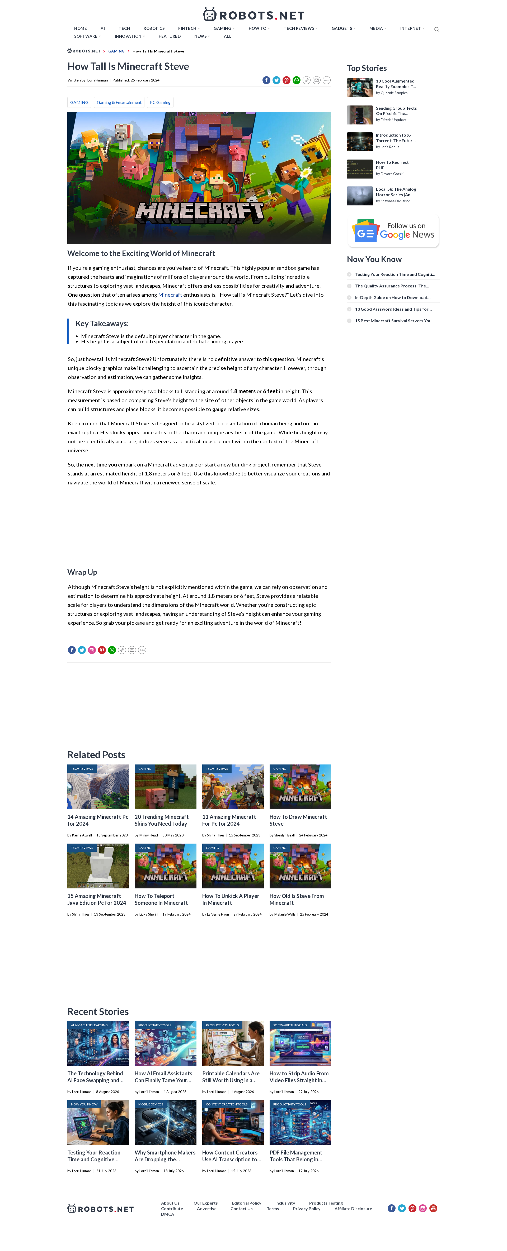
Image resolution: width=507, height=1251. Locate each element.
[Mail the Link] (317, 80)
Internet (410, 28)
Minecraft (170, 294)
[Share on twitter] (276, 80)
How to (257, 28)
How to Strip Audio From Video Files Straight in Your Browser (299, 1080)
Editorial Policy (246, 1202)
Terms (273, 1208)
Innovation (128, 36)
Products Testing (326, 1202)
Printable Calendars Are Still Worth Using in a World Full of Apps (231, 1080)
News (200, 36)
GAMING (79, 102)
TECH (124, 28)
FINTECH (187, 28)
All (228, 36)
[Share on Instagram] (92, 650)
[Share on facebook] (266, 80)
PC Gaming (160, 102)
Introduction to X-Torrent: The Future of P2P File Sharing (395, 137)
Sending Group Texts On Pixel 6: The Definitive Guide (396, 111)
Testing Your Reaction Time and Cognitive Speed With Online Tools (96, 1159)
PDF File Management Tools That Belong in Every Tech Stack (296, 1159)
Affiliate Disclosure (353, 1208)
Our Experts (206, 1202)
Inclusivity (285, 1202)
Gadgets (342, 28)
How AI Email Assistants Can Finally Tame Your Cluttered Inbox (163, 1080)
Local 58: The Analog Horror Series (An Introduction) (396, 192)
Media (376, 28)
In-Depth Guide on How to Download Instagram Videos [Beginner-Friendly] (392, 297)
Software (85, 36)
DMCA (167, 1213)
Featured (170, 36)
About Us (170, 1202)
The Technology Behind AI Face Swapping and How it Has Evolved (95, 1080)
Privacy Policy (307, 1208)
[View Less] (327, 80)
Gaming (222, 28)
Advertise (207, 1208)
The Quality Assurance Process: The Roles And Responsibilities (390, 285)
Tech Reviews (299, 28)
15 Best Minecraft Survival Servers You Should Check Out (393, 320)
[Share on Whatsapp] (297, 80)
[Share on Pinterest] (286, 80)
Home (80, 28)
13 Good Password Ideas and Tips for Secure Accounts (392, 308)
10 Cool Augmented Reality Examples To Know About (395, 83)
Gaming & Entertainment (119, 102)
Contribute (172, 1208)
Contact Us (242, 1208)
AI (103, 28)
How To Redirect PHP (392, 165)
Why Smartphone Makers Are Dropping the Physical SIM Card (165, 1159)
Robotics (154, 28)
